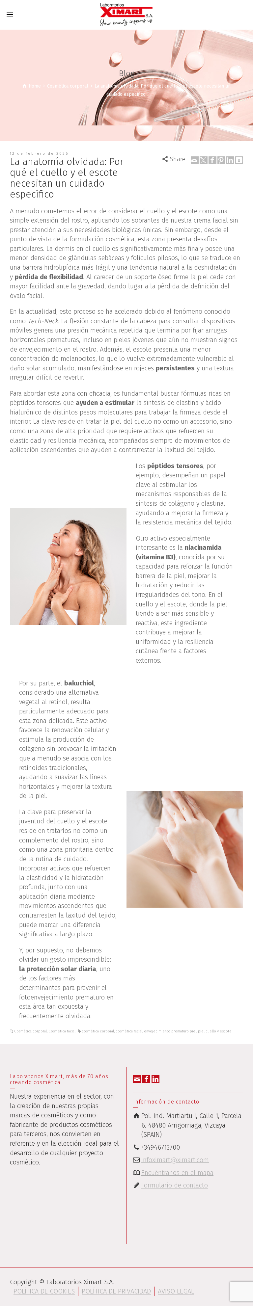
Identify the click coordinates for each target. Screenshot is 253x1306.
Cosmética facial (61, 1031)
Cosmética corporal (30, 1031)
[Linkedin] (230, 160)
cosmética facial (129, 1031)
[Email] (195, 160)
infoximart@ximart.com (175, 1160)
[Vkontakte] (239, 160)
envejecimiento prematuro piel (170, 1031)
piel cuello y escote (215, 1031)
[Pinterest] (221, 160)
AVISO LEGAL (176, 1291)
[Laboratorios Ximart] (126, 14)
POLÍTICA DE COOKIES (44, 1291)
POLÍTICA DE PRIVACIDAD (116, 1291)
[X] (204, 160)
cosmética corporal (98, 1031)
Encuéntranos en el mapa (177, 1173)
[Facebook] (212, 160)
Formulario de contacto (174, 1185)
